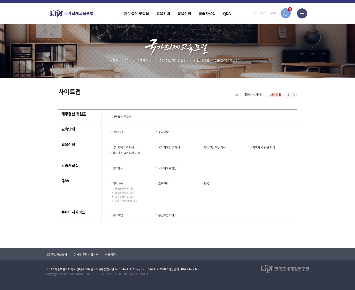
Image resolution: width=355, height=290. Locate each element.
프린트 (287, 95)
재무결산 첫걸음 (73, 113)
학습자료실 (69, 165)
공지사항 (163, 132)
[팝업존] (286, 13)
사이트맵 (275, 94)
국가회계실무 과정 (169, 147)
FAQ (206, 183)
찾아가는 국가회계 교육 (126, 153)
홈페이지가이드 (254, 94)
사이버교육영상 (167, 168)
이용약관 (110, 254)
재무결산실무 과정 (215, 147)
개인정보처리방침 (56, 254)
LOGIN (274, 13)
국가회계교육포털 (71, 13)
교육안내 (68, 129)
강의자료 (117, 168)
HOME (262, 13)
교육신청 (68, 144)
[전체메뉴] (302, 13)
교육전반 (163, 183)
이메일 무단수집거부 (86, 254)
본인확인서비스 (167, 215)
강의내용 (117, 183)
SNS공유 (294, 95)
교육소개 (117, 132)
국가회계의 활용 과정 (262, 147)
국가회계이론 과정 (123, 147)
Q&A (65, 180)
